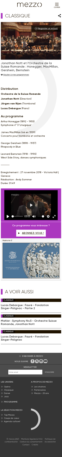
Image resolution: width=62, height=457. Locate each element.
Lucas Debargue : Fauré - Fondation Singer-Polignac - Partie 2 (25, 307)
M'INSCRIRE (49, 372)
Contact (25, 445)
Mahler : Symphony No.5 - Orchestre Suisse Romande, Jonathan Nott (29, 322)
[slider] (17, 216)
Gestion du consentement (31, 442)
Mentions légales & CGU (32, 439)
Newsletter (30, 367)
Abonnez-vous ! (33, 233)
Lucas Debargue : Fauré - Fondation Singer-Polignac (25, 338)
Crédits (35, 445)
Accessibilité (50, 442)
